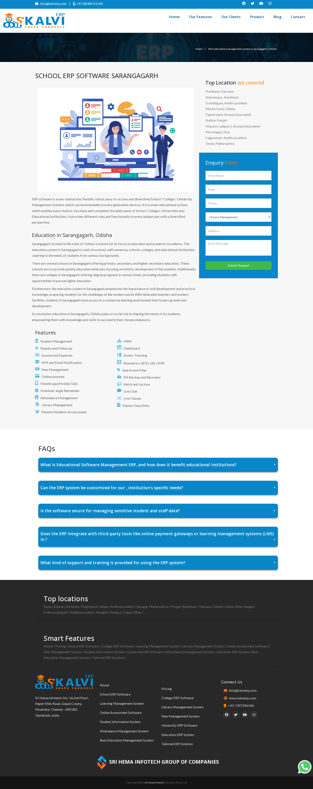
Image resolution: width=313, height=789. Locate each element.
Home (174, 16)
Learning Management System (158, 646)
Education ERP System (233, 652)
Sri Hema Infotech (154, 782)
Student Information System (104, 652)
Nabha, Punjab (216, 120)
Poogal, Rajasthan (183, 606)
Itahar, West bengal (239, 606)
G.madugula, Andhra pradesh (226, 103)
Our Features (200, 16)
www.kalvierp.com (242, 698)
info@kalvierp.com (243, 690)
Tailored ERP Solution (108, 658)
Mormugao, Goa (217, 132)
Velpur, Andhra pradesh (116, 606)
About (49, 646)
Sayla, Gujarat (54, 606)
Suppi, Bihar (133, 612)
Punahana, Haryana (219, 91)
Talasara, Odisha (211, 606)
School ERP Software (83, 646)
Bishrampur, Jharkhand (222, 97)
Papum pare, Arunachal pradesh (228, 114)
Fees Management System (63, 652)
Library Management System (203, 646)
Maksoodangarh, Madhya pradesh (69, 612)
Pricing (60, 646)
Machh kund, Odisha (220, 109)
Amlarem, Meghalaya (82, 606)
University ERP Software (145, 652)
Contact (298, 16)
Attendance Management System (190, 652)
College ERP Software (117, 646)
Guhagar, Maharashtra (152, 606)
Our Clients (231, 16)
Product (257, 16)
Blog (277, 16)
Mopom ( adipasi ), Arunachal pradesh (232, 126)
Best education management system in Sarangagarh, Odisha (242, 48)
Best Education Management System (127, 740)
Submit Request (238, 265)
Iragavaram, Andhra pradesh (226, 138)
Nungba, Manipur (109, 612)
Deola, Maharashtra (219, 143)
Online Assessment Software (248, 646)
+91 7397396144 (241, 705)
